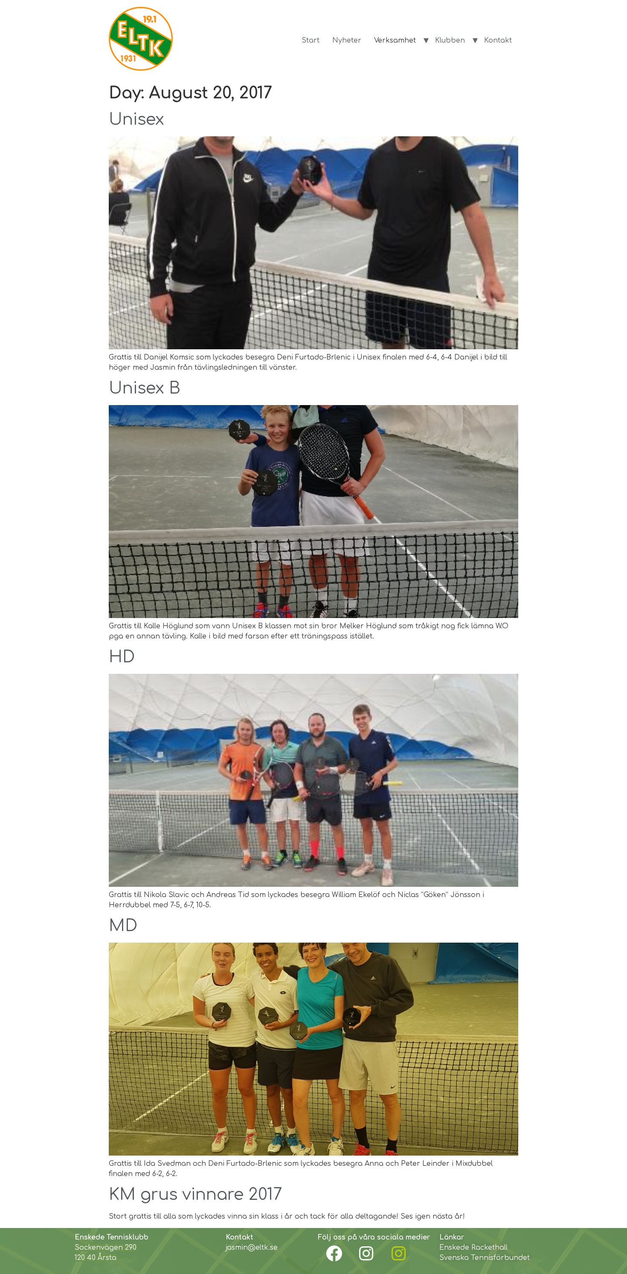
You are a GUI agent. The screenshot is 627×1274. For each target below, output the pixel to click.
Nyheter (346, 40)
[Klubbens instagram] (366, 1253)
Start (310, 40)
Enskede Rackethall (473, 1247)
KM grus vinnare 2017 (195, 1195)
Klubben (450, 40)
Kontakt (498, 40)
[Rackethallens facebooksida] (334, 1253)
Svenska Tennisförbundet (484, 1258)
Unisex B (144, 388)
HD (122, 657)
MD (123, 926)
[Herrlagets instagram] (399, 1253)
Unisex (136, 120)
